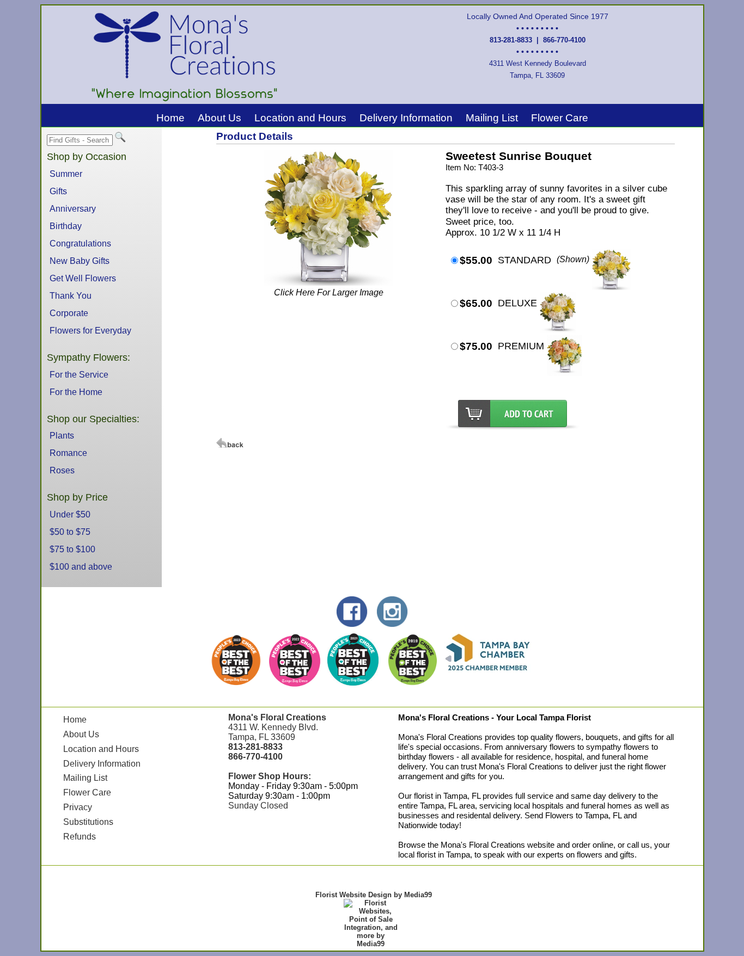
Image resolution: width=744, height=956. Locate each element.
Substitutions (88, 822)
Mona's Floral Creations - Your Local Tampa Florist (494, 717)
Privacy (77, 807)
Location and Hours (300, 118)
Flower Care (559, 118)
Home (170, 118)
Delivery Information (406, 118)
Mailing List (492, 118)
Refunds (79, 836)
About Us (219, 118)
